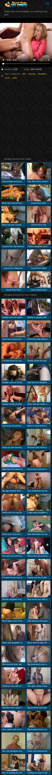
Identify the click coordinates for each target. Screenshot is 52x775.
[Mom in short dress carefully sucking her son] (38, 415)
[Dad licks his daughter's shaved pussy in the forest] (38, 372)
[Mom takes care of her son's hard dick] (13, 610)
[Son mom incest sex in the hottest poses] (13, 328)
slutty (14, 78)
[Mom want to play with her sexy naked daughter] (38, 632)
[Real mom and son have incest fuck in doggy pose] (38, 459)
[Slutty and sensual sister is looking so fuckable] (38, 740)
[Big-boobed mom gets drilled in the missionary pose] (38, 697)
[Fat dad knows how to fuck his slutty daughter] (13, 567)
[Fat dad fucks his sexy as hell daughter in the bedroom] (13, 350)
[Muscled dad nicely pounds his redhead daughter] (38, 437)
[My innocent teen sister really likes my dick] (13, 654)
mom (7, 78)
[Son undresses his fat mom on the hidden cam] (38, 480)
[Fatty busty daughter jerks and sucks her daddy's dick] (38, 502)
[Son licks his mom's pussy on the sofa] (13, 545)
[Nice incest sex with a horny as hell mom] (38, 589)
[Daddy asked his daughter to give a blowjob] (38, 350)
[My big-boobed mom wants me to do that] (13, 480)
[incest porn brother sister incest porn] (48, 4)
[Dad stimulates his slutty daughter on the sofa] (38, 524)
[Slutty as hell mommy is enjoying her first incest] (13, 437)
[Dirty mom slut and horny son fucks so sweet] (38, 545)
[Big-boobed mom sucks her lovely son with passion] (38, 719)
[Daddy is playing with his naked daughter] (38, 307)
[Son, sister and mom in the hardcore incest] (13, 719)
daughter (42, 74)
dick (24, 74)
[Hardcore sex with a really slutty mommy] (13, 675)
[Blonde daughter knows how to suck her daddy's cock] (13, 589)
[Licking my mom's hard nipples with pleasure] (38, 762)
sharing (31, 74)
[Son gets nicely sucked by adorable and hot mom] (38, 675)
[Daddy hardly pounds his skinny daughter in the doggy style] (13, 394)
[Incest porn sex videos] (17, 4)
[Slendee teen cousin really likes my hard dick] (13, 697)
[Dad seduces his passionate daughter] (38, 610)
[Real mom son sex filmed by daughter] (13, 502)
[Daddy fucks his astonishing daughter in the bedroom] (13, 307)
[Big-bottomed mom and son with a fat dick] (38, 654)
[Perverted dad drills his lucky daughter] (38, 328)
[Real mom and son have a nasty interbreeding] (13, 524)
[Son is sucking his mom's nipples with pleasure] (13, 762)
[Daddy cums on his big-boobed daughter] (13, 372)
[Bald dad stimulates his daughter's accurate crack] (13, 459)
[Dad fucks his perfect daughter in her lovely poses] (13, 415)
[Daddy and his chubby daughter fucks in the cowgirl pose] (38, 567)
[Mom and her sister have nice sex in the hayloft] (38, 394)
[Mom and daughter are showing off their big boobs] (13, 632)
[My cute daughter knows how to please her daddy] (13, 740)
